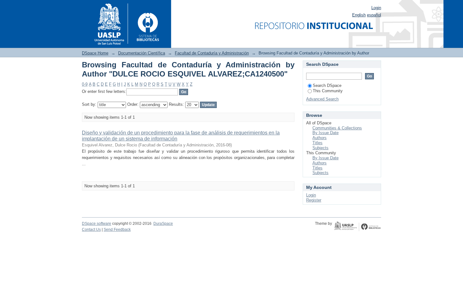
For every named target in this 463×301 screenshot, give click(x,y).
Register (313, 200)
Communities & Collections (337, 128)
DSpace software (96, 223)
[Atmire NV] (357, 227)
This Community (328, 90)
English (359, 15)
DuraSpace (163, 223)
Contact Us (91, 229)
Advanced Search (322, 99)
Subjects (320, 147)
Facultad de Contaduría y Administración (212, 53)
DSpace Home (95, 53)
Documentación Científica (141, 53)
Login (376, 7)
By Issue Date (325, 132)
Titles (317, 142)
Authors (319, 137)
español (374, 15)
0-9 (85, 84)
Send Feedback (117, 229)
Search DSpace (327, 85)
